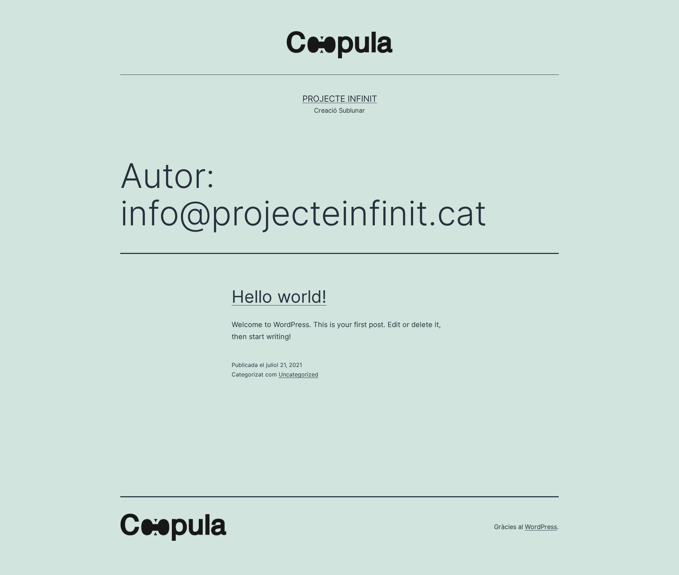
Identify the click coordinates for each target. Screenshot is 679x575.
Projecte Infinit (339, 99)
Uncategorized (298, 374)
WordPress (541, 526)
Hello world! (279, 296)
